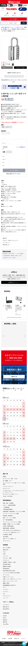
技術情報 (5, 545)
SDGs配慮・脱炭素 (7, 534)
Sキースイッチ (6, 488)
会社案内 (4, 638)
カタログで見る (20, 67)
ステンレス (5, 556)
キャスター (5, 591)
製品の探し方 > (6, 244)
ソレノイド (5, 598)
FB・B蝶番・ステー (7, 480)
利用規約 (3, 642)
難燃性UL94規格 (7, 566)
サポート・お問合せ (8, 602)
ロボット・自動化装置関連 (9, 505)
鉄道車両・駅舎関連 (7, 515)
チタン (4, 551)
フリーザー (5, 589)
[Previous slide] (3, 306)
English (5, 615)
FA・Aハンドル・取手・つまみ (10, 478)
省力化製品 (5, 536)
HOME (2, 27)
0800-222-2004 (15, 358)
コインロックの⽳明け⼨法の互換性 (11, 572)
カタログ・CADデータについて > (10, 240)
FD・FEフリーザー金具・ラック (10, 494)
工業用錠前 (13, 29)
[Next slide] (24, 306)
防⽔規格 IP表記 (7, 564)
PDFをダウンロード (7, 67)
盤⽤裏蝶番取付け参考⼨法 (9, 585)
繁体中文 (5, 622)
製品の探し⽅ (6, 606)
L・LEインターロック (8, 486)
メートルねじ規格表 (19, 253)
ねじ (4, 593)
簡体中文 (5, 620)
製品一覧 (7, 27)
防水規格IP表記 (7, 255)
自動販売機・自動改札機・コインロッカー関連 (14, 511)
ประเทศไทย (5, 624)
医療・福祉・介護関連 (8, 503)
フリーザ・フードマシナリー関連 (11, 513)
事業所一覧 (16, 638)
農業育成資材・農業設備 (8, 528)
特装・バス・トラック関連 (9, 517)
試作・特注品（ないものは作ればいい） (12, 530)
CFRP (4, 554)
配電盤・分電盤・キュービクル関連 (11, 524)
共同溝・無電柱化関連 (8, 526)
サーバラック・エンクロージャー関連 (12, 522)
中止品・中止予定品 (7, 496)
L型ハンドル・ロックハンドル (10, 581)
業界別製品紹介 (7, 500)
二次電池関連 (6, 507)
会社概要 (10, 638)
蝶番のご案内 (6, 583)
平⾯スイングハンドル (8, 577)
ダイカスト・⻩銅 (7, 558)
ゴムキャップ (8, 127)
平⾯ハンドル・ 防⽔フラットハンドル (12, 579)
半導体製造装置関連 (7, 509)
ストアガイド (6, 604)
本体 (3, 127)
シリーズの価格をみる (20, 147)
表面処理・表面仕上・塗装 (16, 255)
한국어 (4, 618)
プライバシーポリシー (12, 642)
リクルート (23, 638)
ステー (4, 587)
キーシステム (6, 575)
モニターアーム (6, 540)
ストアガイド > (6, 242)
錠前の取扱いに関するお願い (8, 253)
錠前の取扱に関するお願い (9, 570)
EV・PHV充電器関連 (7, 520)
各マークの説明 (12, 257)
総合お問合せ (6, 609)
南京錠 (18, 29)
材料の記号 (6, 257)
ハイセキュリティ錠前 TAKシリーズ (11, 532)
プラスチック (6, 560)
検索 (24, 23)
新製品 (4, 476)
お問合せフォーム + (14, 282)
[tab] (7, 317)
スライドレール (6, 595)
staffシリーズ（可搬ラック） (10, 538)
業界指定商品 (6, 568)
